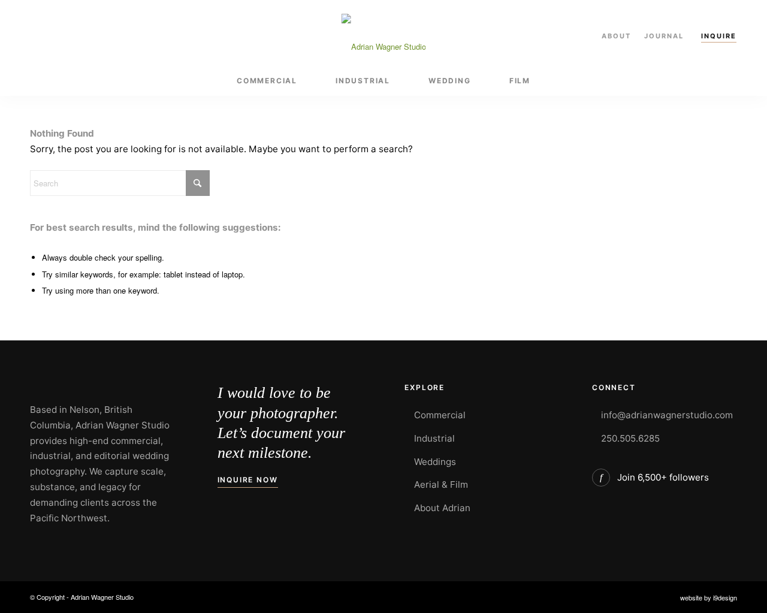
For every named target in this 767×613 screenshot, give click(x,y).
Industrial (434, 438)
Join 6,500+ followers (663, 477)
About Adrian (442, 508)
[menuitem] (267, 81)
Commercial (440, 415)
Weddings (435, 461)
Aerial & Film (441, 484)
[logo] (384, 33)
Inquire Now (248, 479)
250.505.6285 (630, 438)
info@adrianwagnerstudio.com (667, 415)
